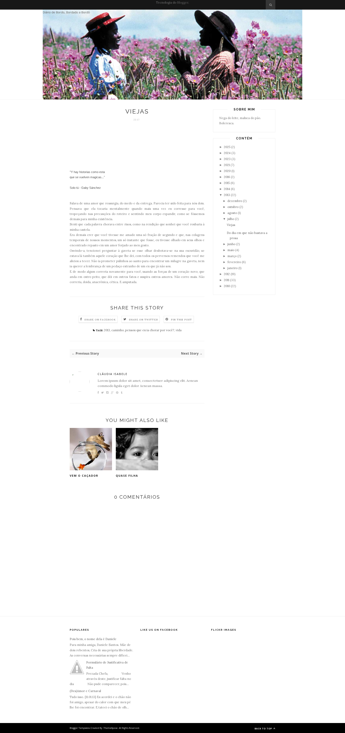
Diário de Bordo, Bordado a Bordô (66, 12)
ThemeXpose (110, 727)
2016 (227, 177)
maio (230, 250)
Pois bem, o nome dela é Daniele (93, 639)
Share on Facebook (100, 319)
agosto (232, 213)
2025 (227, 147)
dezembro (234, 201)
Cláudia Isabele (112, 374)
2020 (227, 171)
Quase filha (127, 475)
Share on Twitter (143, 319)
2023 (227, 159)
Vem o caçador (84, 475)
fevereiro (234, 262)
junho (231, 244)
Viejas (231, 225)
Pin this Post (181, 319)
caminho (117, 330)
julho (230, 219)
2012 (227, 274)
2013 (107, 330)
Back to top (264, 728)
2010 (227, 286)
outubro (233, 207)
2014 (227, 189)
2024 (227, 153)
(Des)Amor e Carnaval (85, 691)
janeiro (232, 268)
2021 (227, 165)
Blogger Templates (80, 727)
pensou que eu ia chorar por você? (149, 330)
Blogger (182, 2)
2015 (227, 183)
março (232, 256)
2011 (226, 280)
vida (178, 330)
